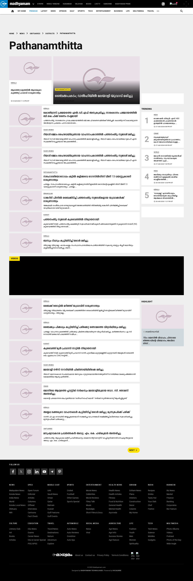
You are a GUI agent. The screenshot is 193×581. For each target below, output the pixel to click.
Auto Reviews (73, 532)
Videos (170, 532)
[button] (4, 4)
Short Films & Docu (94, 512)
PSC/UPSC (32, 543)
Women (132, 540)
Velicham (79, 4)
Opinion (62, 11)
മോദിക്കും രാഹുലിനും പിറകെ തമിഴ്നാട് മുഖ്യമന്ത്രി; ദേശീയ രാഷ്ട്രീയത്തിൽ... (166, 177)
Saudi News (52, 494)
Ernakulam (48, 194)
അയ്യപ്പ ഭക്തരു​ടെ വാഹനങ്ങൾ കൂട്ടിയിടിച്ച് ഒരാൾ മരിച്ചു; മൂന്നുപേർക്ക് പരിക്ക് (87, 412)
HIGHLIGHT (146, 301)
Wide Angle (171, 543)
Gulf (72, 11)
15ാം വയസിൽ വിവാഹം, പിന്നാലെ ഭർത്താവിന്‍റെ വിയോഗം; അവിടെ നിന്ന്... (159, 341)
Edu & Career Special (37, 540)
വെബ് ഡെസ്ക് (151, 332)
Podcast (170, 536)
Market (170, 494)
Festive (151, 509)
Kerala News (14, 494)
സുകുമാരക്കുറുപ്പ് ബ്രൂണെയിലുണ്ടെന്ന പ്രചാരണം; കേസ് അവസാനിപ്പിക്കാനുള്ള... (167, 139)
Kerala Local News (17, 505)
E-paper (40, 4)
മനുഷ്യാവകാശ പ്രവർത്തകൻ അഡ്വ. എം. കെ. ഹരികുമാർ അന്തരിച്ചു (82, 433)
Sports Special (73, 501)
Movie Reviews (92, 498)
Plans (131, 494)
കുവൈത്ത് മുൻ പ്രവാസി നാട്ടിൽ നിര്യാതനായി (70, 348)
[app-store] (138, 556)
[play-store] (133, 556)
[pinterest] (59, 471)
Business (118, 11)
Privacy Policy (103, 555)
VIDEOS (14, 258)
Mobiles (151, 536)
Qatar (50, 501)
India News (14, 498)
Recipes (151, 490)
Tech (150, 523)
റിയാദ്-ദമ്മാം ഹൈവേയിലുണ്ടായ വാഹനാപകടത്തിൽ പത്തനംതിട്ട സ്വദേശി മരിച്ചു (89, 134)
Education (33, 523)
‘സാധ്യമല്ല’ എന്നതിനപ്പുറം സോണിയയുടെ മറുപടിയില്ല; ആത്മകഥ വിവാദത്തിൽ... (166, 195)
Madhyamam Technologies (92, 571)
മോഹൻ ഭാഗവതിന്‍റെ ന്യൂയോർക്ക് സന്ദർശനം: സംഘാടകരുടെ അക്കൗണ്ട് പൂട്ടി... (168, 158)
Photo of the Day (174, 540)
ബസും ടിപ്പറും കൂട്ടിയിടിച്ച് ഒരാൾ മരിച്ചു (66, 240)
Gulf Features (53, 512)
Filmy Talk (90, 501)
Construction (135, 501)
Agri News (113, 529)
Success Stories (115, 536)
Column (132, 509)
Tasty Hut (152, 498)
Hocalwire (117, 571)
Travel (150, 11)
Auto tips (71, 540)
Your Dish (152, 501)
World (156, 152)
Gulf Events (52, 516)
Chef (150, 505)
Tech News (152, 529)
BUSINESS (171, 485)
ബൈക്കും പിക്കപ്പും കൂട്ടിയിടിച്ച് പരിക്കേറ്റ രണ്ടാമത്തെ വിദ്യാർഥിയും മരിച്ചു (85, 327)
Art (10, 532)
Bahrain (50, 505)
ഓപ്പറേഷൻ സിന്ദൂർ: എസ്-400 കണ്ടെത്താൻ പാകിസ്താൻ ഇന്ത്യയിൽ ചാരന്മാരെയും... (166, 121)
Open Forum (33, 490)
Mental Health (115, 509)
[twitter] (21, 471)
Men (131, 536)
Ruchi (150, 485)
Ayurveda (113, 512)
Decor (131, 505)
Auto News (72, 529)
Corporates (171, 505)
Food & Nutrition (116, 501)
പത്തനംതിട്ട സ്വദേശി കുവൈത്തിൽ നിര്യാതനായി (71, 219)
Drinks (150, 494)
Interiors (133, 498)
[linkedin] (37, 471)
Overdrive (71, 536)
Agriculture (115, 523)
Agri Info (112, 532)
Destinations (52, 532)
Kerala (14, 83)
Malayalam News (16, 490)
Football (70, 494)
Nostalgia (90, 509)
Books (88, 4)
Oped (30, 485)
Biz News (171, 490)
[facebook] (13, 471)
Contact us (90, 555)
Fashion (132, 529)
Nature (50, 536)
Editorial (31, 494)
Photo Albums (173, 529)
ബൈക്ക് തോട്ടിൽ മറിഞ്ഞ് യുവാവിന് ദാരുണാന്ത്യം (72, 306)
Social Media (92, 523)
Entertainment (103, 11)
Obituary (13, 509)
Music (88, 505)
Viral (88, 532)
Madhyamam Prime (122, 4)
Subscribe (108, 4)
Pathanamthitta (63, 89)
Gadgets (151, 540)
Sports (81, 11)
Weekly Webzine (53, 4)
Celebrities (90, 494)
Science (151, 532)
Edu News (32, 529)
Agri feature (114, 540)
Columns (32, 501)
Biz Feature (171, 509)
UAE (49, 490)
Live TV (97, 4)
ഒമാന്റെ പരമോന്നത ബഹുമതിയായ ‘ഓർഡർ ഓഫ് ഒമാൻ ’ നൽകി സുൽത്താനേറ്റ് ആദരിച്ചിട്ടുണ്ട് (85, 398)
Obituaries (48, 429)
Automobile (73, 523)
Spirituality (134, 543)
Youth (132, 532)
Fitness (112, 498)
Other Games (73, 498)
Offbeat (31, 505)
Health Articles (115, 494)
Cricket (70, 490)
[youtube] (44, 471)
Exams (31, 532)
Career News (33, 536)
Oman (46, 386)
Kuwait (46, 215)
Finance (170, 498)
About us (79, 555)
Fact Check (33, 516)
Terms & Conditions (119, 555)
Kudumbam (67, 4)
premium (33, 11)
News (53, 11)
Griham (132, 485)
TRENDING (146, 109)
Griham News (135, 490)
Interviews (32, 509)
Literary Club (14, 529)
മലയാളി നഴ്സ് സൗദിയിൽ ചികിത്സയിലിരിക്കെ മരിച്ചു (74, 369)
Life (128, 11)
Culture (13, 523)
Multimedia (138, 11)
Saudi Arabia (49, 130)
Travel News (52, 529)
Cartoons (32, 512)
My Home (22, 11)
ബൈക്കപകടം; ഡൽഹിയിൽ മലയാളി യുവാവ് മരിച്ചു (94, 96)
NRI (10, 512)
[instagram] (29, 471)
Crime (156, 133)
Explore (50, 543)
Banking (170, 501)
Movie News (91, 490)
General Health (115, 505)
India (156, 115)
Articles (31, 498)
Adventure (52, 540)
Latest (44, 11)
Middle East (53, 485)
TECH (90, 11)
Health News (115, 485)
